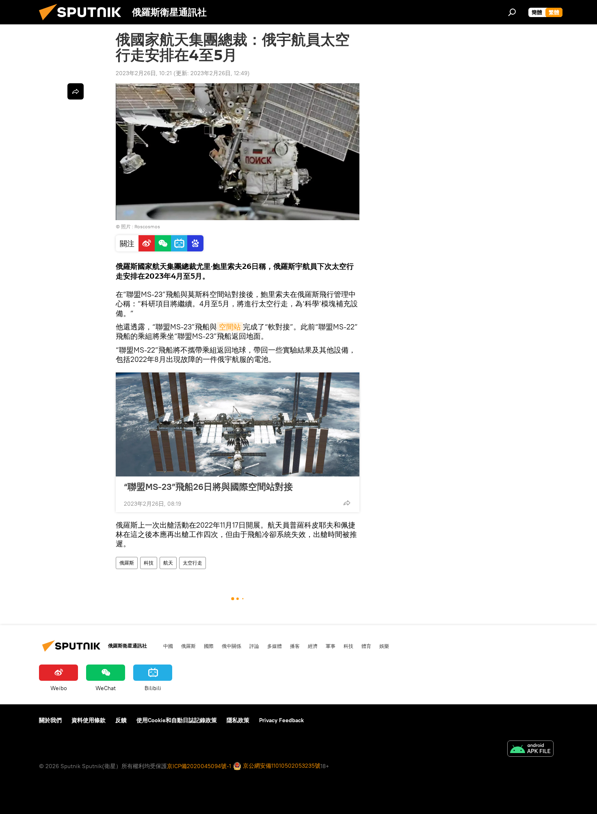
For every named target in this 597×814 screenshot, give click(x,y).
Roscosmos (147, 226)
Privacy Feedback (281, 720)
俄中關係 (231, 645)
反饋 (121, 720)
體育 (366, 645)
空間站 (230, 326)
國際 (209, 645)
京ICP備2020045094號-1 (199, 766)
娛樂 (384, 645)
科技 (149, 563)
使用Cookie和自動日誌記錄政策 (176, 720)
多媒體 (274, 645)
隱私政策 (238, 720)
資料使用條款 (88, 720)
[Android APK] (530, 749)
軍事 (330, 645)
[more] (347, 503)
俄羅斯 (126, 563)
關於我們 (50, 720)
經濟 (313, 645)
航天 (168, 563)
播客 (295, 645)
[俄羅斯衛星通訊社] (83, 22)
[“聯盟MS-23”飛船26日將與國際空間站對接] (237, 424)
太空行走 (192, 563)
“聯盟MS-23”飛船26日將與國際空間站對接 (208, 486)
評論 (254, 645)
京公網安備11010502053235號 (280, 765)
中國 (168, 645)
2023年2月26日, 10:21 (144, 73)
